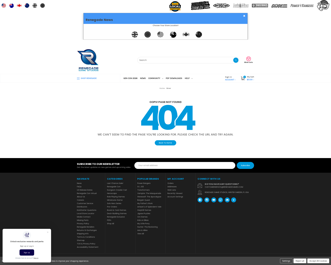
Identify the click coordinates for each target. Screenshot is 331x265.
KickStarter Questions (86, 210)
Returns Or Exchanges (87, 230)
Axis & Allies (142, 230)
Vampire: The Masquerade (149, 193)
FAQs (79, 186)
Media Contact (84, 217)
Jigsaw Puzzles (143, 213)
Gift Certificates (243, 43)
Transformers (143, 190)
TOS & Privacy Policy (86, 243)
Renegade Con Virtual (87, 193)
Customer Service (85, 203)
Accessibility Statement (87, 247)
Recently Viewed (174, 193)
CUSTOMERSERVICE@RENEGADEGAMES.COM (224, 187)
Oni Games (142, 217)
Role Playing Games (116, 196)
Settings (286, 260)
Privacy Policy (83, 223)
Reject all (300, 260)
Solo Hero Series (114, 203)
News (143, 78)
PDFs (109, 220)
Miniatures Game (115, 200)
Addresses (172, 186)
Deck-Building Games (117, 213)
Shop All (110, 223)
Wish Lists (248, 62)
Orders (170, 183)
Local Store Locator (85, 213)
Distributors (82, 206)
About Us (81, 196)
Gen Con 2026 (130, 78)
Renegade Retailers (85, 227)
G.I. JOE (140, 186)
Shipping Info (83, 233)
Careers (80, 200)
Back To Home (165, 143)
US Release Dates (84, 190)
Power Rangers (144, 183)
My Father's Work (145, 203)
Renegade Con (114, 186)
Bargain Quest (143, 200)
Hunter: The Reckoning (147, 227)
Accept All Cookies (318, 260)
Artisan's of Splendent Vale (149, 206)
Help (187, 78)
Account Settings (175, 196)
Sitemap (81, 240)
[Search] (235, 60)
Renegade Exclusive (116, 217)
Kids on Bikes (143, 220)
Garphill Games (144, 210)
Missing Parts (82, 220)
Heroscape (112, 193)
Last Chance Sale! (115, 183)
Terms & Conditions (86, 237)
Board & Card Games (116, 210)
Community (154, 78)
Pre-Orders (112, 206)
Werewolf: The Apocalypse (149, 196)
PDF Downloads (174, 78)
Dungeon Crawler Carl (117, 190)
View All (140, 233)
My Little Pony (143, 223)
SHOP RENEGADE (88, 78)
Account (230, 78)
